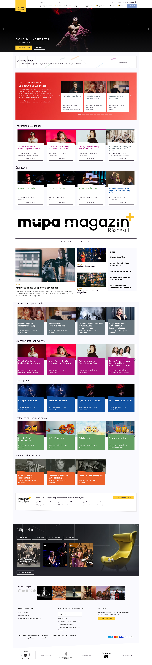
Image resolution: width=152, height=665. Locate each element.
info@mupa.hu (24, 615)
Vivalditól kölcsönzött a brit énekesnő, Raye (120, 279)
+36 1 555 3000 (24, 612)
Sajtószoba (73, 636)
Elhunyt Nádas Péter (117, 257)
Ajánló (82, 241)
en (112, 2)
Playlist (88, 241)
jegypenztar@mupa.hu (66, 624)
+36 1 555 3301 (76, 621)
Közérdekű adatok (45, 637)
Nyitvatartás (63, 630)
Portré (63, 241)
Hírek (112, 252)
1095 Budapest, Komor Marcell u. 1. (30, 618)
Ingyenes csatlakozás (123, 497)
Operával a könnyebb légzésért (121, 271)
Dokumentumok (56, 636)
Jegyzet (76, 241)
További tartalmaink (25, 572)
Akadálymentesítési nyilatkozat (33, 637)
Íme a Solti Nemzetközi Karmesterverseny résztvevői (120, 287)
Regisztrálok (107, 618)
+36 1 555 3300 (64, 621)
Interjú (69, 241)
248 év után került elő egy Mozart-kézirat (119, 264)
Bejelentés (65, 636)
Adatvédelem (22, 636)
